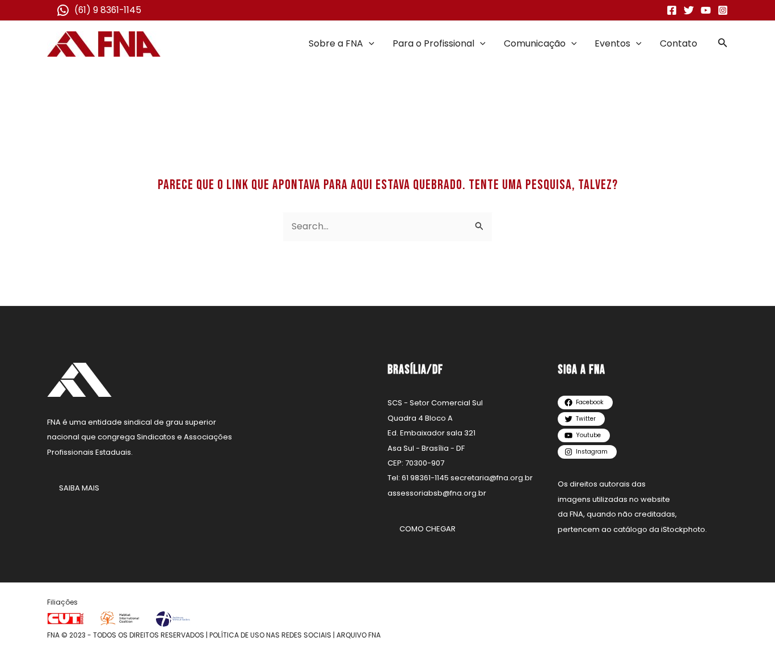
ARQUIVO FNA (358, 635)
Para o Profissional (433, 43)
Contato (678, 43)
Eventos (612, 43)
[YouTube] (706, 10)
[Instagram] (723, 10)
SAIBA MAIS (79, 488)
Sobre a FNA (336, 43)
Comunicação (535, 43)
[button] (368, 43)
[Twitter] (689, 10)
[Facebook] (672, 10)
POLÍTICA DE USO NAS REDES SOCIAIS (270, 635)
